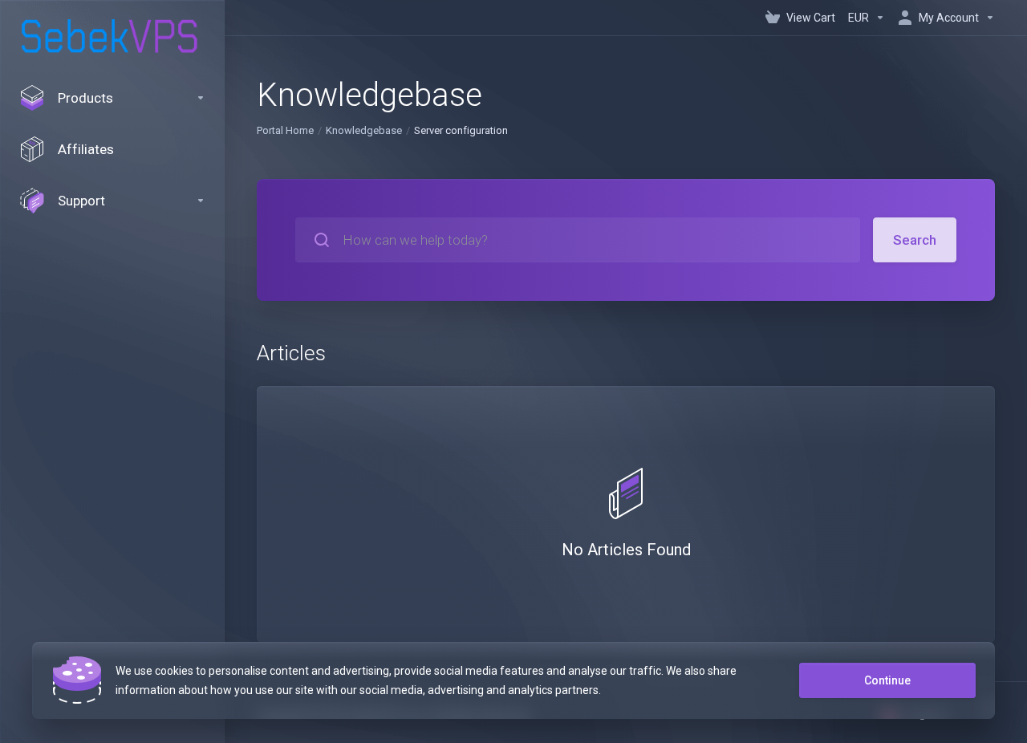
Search (914, 240)
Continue (887, 680)
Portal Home (285, 130)
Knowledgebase (364, 130)
